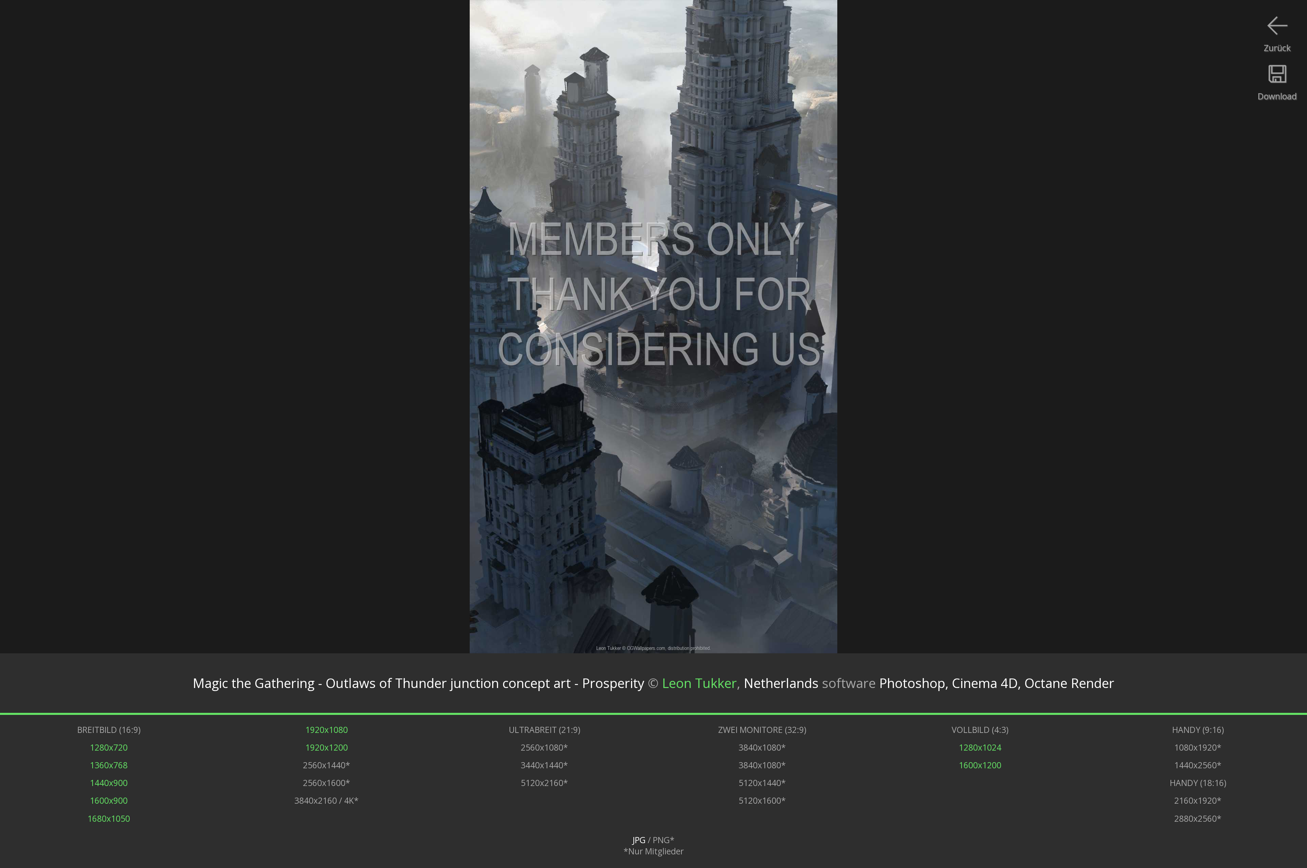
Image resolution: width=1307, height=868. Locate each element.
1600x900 (109, 800)
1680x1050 (108, 818)
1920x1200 (326, 747)
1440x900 (109, 782)
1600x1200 (980, 765)
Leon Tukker (699, 683)
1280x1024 (980, 747)
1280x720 (109, 747)
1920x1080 (326, 729)
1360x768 (109, 765)
